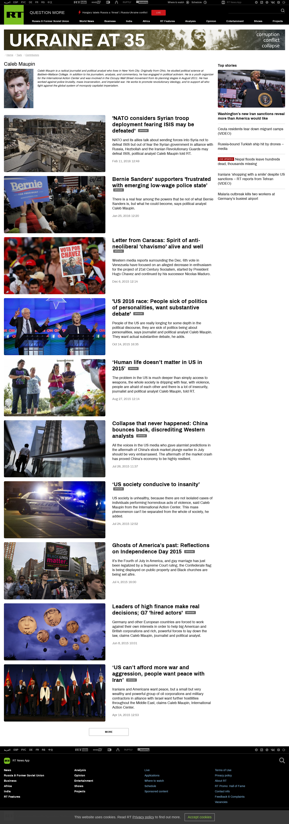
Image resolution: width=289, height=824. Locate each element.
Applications (151, 775)
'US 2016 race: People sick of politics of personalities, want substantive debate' (159, 307)
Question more (47, 12)
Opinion (211, 21)
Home (9, 55)
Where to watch (154, 780)
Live (147, 770)
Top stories (227, 65)
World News (86, 21)
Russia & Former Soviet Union (50, 21)
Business (110, 21)
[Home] (14, 15)
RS (43, 2)
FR (36, 2)
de (31, 749)
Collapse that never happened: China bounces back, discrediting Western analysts (160, 429)
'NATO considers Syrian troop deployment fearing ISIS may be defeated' (153, 124)
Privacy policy (223, 775)
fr (37, 749)
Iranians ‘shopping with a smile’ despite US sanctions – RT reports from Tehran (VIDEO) (251, 178)
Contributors (32, 55)
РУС (23, 2)
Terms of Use (223, 770)
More (109, 732)
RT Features (167, 21)
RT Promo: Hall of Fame (230, 786)
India (129, 21)
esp (16, 749)
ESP (15, 2)
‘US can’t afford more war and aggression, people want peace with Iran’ (158, 674)
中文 (50, 2)
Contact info (222, 791)
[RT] (80, 2)
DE (30, 2)
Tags (19, 55)
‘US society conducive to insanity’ (156, 484)
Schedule (150, 786)
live (158, 13)
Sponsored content (156, 791)
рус (23, 749)
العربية (7, 2)
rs (43, 749)
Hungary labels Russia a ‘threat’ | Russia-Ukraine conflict (114, 12)
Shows (258, 21)
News (7, 770)
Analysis (190, 21)
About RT (221, 780)
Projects (278, 21)
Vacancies (221, 802)
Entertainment (235, 21)
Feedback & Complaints (230, 796)
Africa (146, 21)
